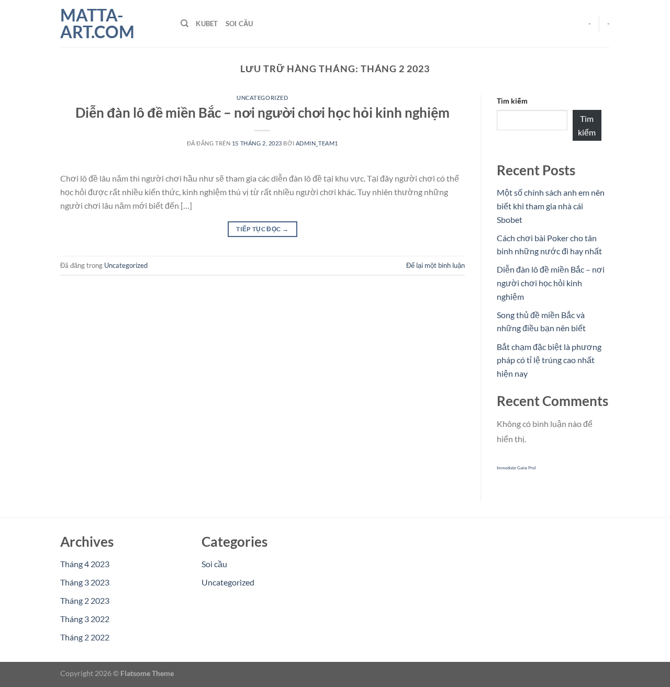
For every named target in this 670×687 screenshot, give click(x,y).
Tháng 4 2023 (84, 564)
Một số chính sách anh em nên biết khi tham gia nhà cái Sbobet (551, 205)
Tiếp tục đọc (262, 229)
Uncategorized (262, 97)
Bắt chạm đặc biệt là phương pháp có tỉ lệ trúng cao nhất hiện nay (549, 360)
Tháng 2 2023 (84, 600)
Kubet (207, 23)
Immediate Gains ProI (516, 467)
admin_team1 (317, 143)
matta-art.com (97, 23)
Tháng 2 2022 (84, 637)
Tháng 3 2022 (84, 619)
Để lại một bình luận (435, 265)
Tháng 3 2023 (84, 582)
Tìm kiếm (512, 100)
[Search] (184, 23)
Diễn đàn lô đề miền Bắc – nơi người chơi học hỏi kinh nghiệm (262, 112)
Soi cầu (239, 23)
